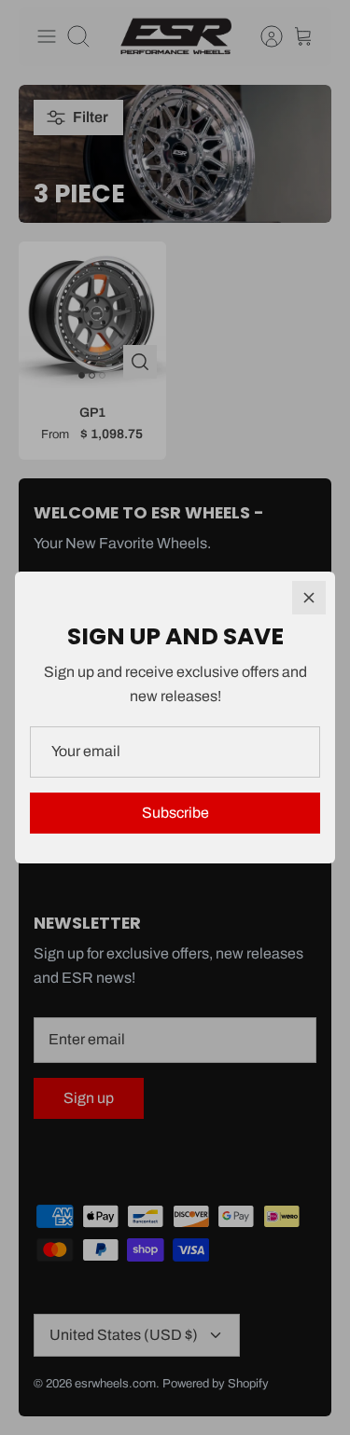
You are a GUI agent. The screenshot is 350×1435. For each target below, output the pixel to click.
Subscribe (175, 813)
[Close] (309, 597)
